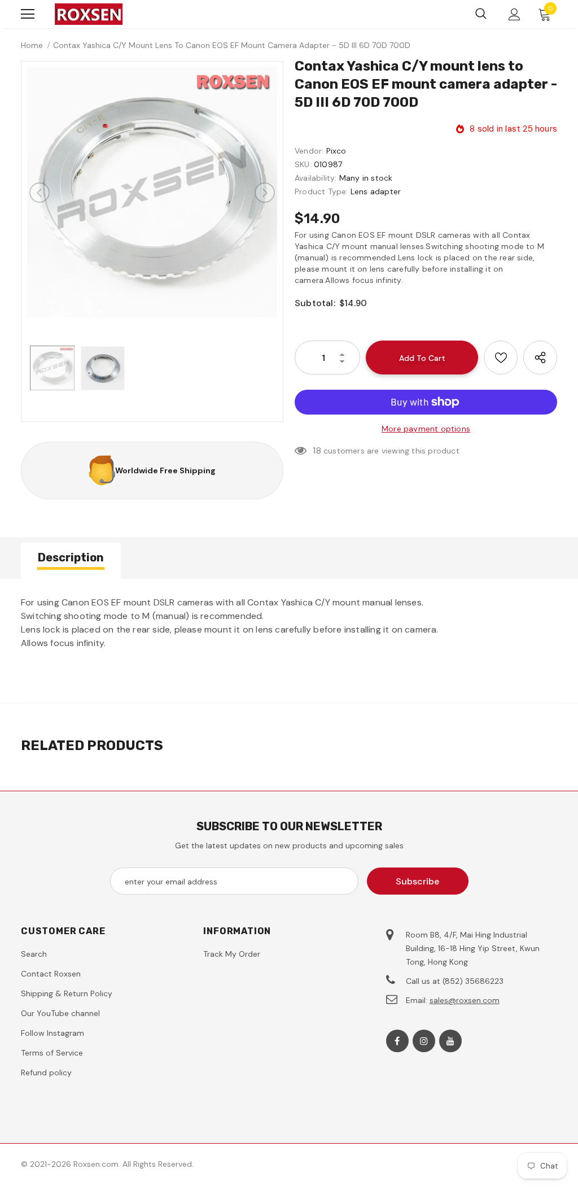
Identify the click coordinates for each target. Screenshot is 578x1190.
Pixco (336, 151)
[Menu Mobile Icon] (27, 14)
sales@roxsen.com (465, 1000)
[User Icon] (514, 14)
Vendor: (309, 151)
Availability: (316, 178)
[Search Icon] (481, 14)
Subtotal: (315, 303)
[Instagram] (424, 1041)
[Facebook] (397, 1041)
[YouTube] (450, 1041)
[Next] (265, 192)
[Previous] (39, 192)
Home (32, 45)
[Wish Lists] (501, 357)
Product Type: (321, 191)
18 (317, 450)
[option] (152, 192)
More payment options (426, 429)
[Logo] (88, 14)
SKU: (303, 164)
